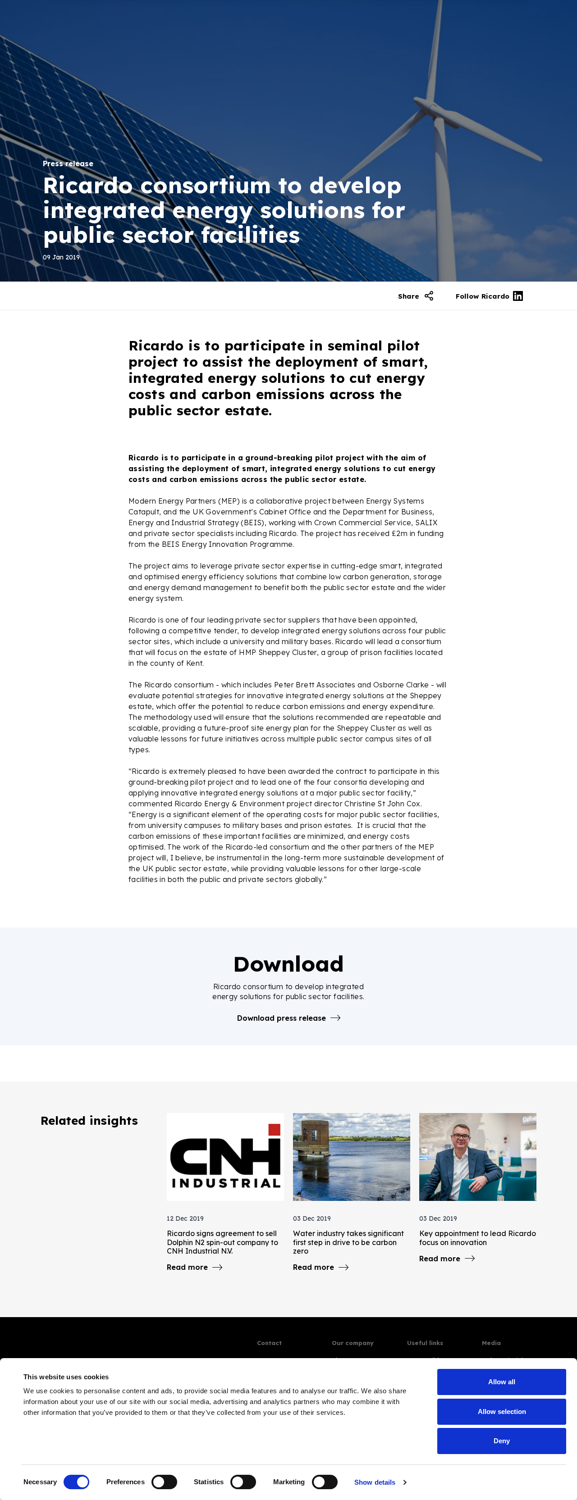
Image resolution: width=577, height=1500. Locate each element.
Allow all (501, 1382)
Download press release (281, 1018)
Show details (374, 1482)
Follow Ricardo (482, 296)
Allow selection (502, 1411)
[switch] (164, 1482)
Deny (502, 1441)
